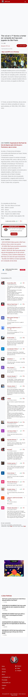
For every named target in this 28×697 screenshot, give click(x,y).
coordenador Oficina (12, 349)
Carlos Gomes (10, 473)
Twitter (18, 668)
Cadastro (4, 685)
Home (3, 666)
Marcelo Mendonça (12, 481)
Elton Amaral (10, 367)
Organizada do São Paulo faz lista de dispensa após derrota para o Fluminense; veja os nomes (13, 145)
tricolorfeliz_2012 (11, 283)
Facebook (19, 666)
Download (14, 234)
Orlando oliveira (11, 386)
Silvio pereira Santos (12, 422)
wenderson (10, 359)
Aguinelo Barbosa (11, 439)
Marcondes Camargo (12, 317)
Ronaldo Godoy (11, 489)
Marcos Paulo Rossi (12, 304)
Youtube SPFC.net (6, 682)
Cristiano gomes (11, 463)
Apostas (4, 671)
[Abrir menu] (25, 1)
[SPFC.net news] (14, 270)
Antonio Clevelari (11, 376)
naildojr (9, 398)
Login (3, 688)
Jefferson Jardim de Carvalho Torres (14, 498)
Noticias (4, 669)
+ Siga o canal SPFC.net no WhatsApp (10, 51)
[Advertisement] (14, 18)
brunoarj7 (9, 449)
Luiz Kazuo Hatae (11, 431)
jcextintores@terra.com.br (14, 327)
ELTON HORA (10, 337)
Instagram (19, 670)
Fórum (3, 674)
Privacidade (4, 680)
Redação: (5, 46)
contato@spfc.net (6, 677)
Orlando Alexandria (12, 508)
